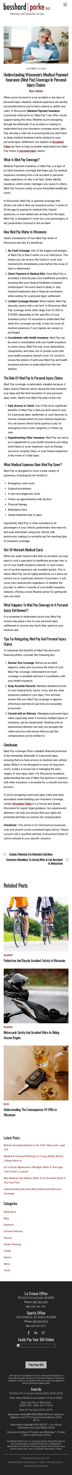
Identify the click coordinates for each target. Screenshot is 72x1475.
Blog (31, 91)
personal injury (27, 151)
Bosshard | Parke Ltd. (34, 1458)
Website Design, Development (22, 1462)
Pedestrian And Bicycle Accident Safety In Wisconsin (34, 960)
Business (9, 1224)
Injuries (39, 91)
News (7, 1263)
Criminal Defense (13, 1231)
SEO (42, 1462)
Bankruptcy (10, 1211)
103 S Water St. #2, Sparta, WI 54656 (36, 1317)
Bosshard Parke (22, 803)
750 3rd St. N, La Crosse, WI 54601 (36, 1297)
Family (7, 1250)
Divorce (8, 1237)
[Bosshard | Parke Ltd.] (27, 14)
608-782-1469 (40, 1302)
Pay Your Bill (36, 1364)
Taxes (7, 1270)
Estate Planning (12, 1244)
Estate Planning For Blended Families (31, 854)
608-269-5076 (40, 1321)
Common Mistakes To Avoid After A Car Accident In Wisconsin (34, 861)
